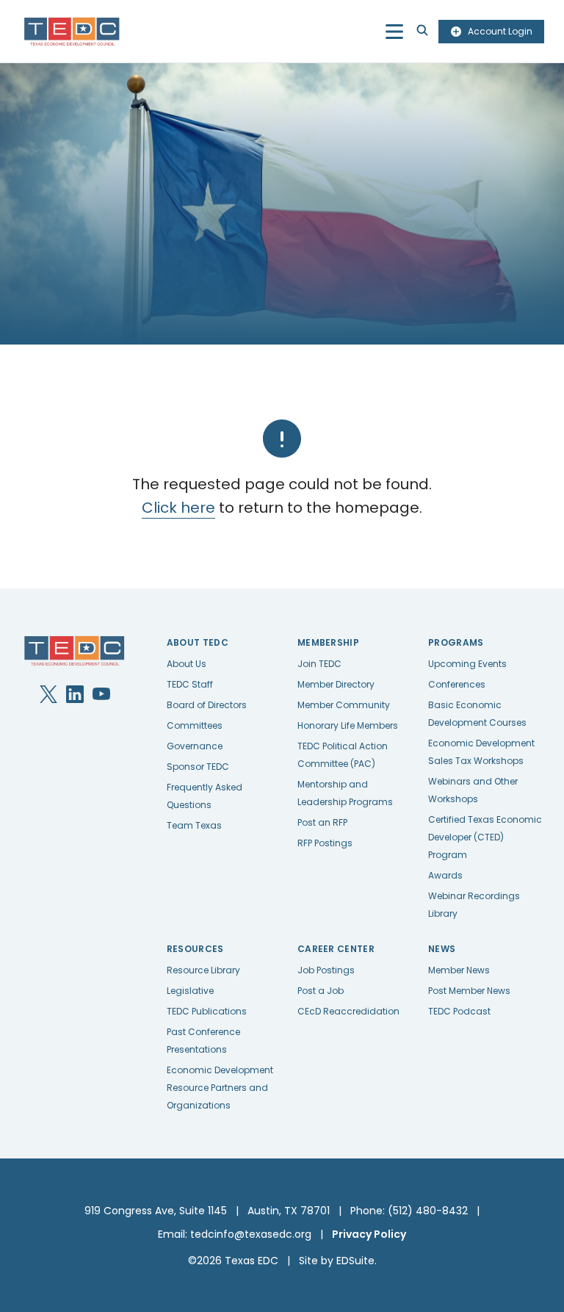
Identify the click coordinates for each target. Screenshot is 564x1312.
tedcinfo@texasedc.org (250, 1234)
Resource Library (203, 970)
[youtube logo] (101, 694)
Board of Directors (207, 705)
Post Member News (469, 990)
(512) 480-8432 (428, 1210)
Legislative (190, 990)
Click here (178, 507)
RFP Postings (324, 843)
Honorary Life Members (347, 725)
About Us (186, 663)
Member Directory (336, 684)
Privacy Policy (369, 1234)
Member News (459, 970)
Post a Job (320, 990)
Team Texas (194, 825)
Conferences (456, 684)
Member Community (343, 705)
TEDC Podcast (459, 1011)
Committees (195, 725)
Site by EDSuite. (338, 1260)
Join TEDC (319, 663)
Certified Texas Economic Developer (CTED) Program (485, 837)
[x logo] (48, 694)
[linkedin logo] (75, 694)
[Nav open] (394, 31)
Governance (195, 746)
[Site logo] (72, 31)
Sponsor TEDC (198, 766)
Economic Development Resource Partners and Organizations (220, 1087)
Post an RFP (322, 822)
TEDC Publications (207, 1011)
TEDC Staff (190, 684)
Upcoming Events (467, 663)
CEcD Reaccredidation (348, 1011)
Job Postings (326, 970)
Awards (445, 875)
